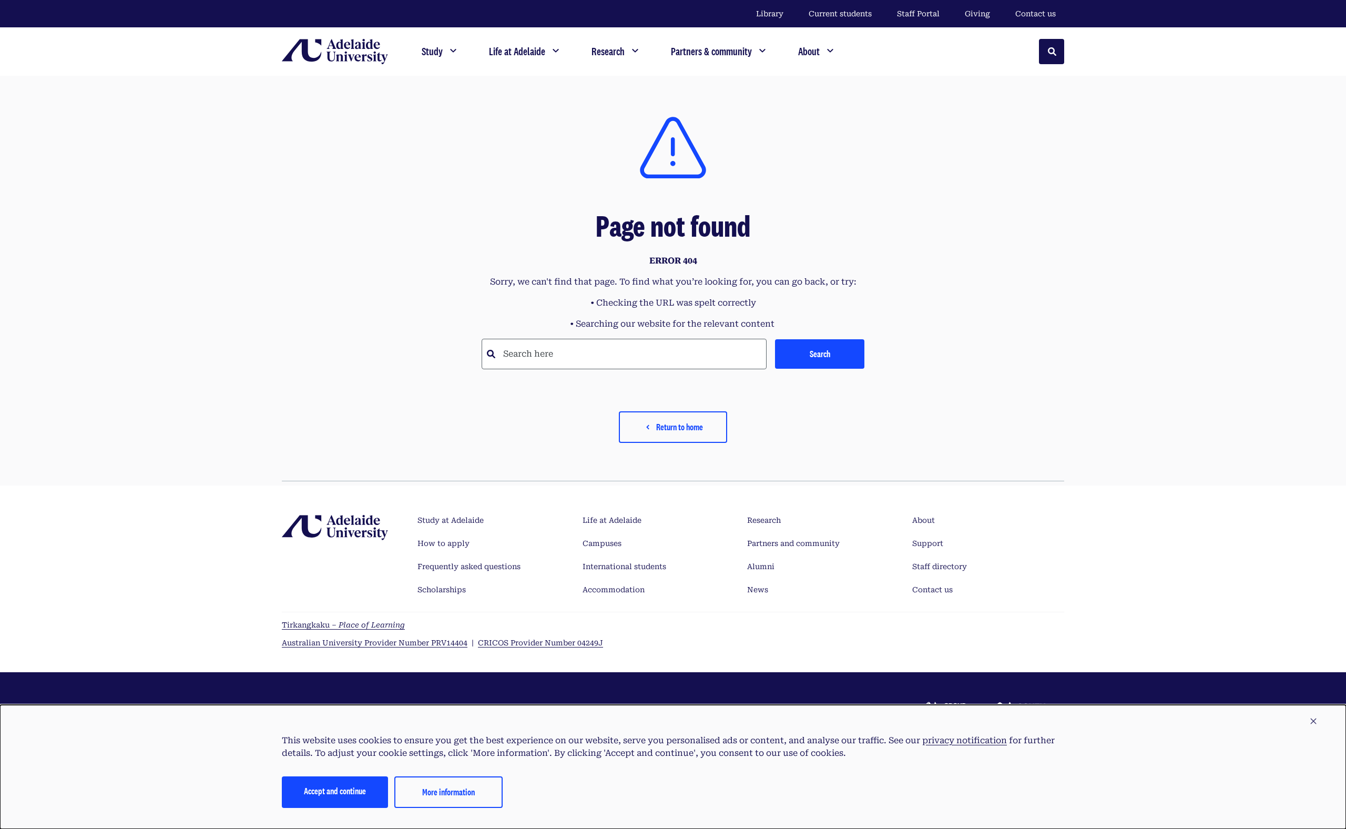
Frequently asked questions (469, 566)
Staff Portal (918, 13)
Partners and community (793, 543)
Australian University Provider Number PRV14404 (374, 643)
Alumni (760, 566)
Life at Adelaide (612, 520)
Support (927, 543)
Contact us (1035, 13)
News (757, 589)
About (923, 520)
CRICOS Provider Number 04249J (540, 643)
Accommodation (614, 589)
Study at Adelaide (450, 520)
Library (769, 13)
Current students (840, 13)
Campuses (602, 543)
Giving (977, 13)
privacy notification (964, 740)
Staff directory (939, 566)
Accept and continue (335, 791)
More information (448, 792)
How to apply (443, 543)
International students (624, 566)
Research (764, 520)
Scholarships (441, 589)
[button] (1313, 721)
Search (820, 354)
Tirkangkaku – (343, 625)
